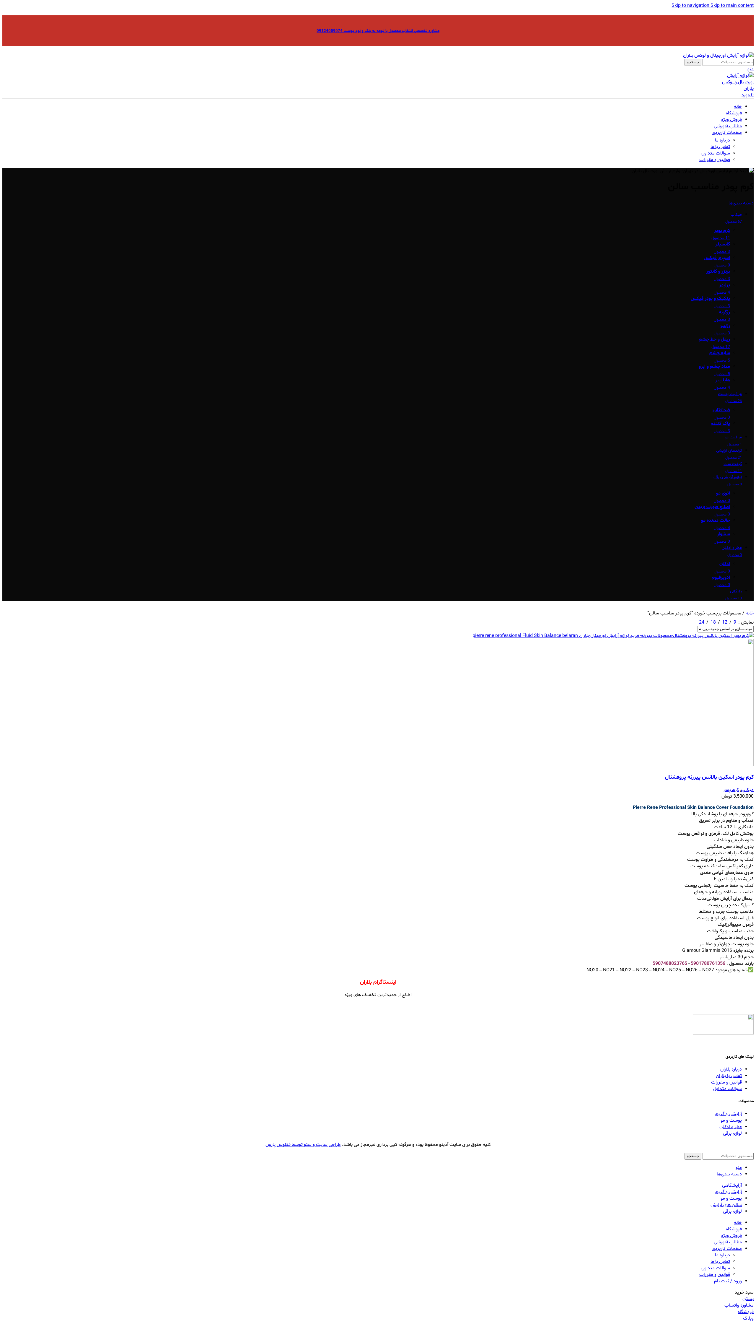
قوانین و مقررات (714, 160)
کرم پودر (731, 790)
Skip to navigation (691, 5)
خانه (749, 613)
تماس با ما (720, 147)
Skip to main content (732, 5)
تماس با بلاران (729, 1076)
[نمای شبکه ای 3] (681, 621)
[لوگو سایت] (718, 55)
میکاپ (747, 790)
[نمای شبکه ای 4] (670, 621)
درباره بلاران (731, 1069)
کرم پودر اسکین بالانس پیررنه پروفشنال (709, 777)
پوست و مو (731, 1120)
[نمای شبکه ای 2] (692, 621)
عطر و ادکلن (730, 1127)
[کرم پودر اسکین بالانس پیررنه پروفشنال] (613, 635)
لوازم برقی (732, 1133)
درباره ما (722, 140)
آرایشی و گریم (728, 1114)
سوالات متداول (715, 153)
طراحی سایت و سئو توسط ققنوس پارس (303, 1144)
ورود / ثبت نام (728, 1281)
